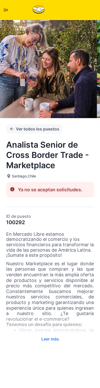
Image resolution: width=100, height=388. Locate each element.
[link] (38, 10)
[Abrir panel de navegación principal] (5, 10)
